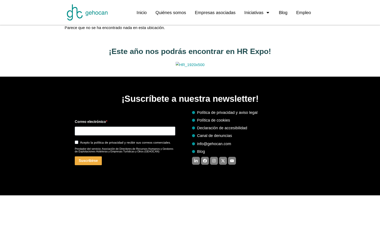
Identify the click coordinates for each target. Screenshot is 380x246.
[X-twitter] (223, 161)
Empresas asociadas (215, 12)
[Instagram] (214, 161)
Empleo (303, 12)
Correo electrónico (90, 122)
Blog (283, 12)
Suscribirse (88, 161)
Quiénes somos (170, 12)
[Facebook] (205, 161)
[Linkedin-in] (196, 161)
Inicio (142, 12)
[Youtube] (232, 161)
